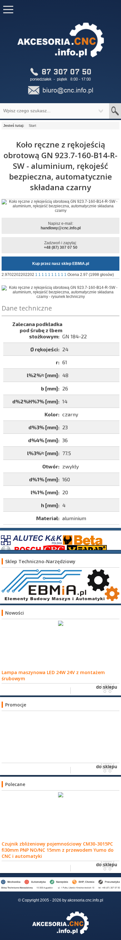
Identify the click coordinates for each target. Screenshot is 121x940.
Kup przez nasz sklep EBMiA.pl (60, 263)
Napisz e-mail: (61, 225)
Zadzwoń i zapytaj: (60, 245)
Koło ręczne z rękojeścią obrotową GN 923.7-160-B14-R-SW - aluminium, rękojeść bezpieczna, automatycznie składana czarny (60, 165)
